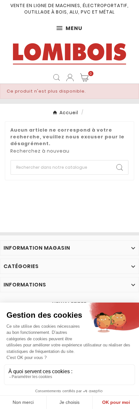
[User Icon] (70, 77)
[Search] (119, 167)
